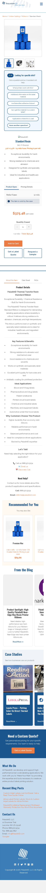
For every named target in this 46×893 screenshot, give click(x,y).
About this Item (11, 280)
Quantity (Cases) (23, 222)
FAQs (36, 280)
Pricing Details (27, 187)
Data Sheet (26, 280)
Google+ (6, 836)
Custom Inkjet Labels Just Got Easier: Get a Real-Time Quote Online (21, 794)
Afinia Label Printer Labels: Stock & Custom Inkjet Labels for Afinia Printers (21, 800)
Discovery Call (24, 470)
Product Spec (11, 187)
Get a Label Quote (13, 253)
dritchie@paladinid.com (26, 495)
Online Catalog (14, 16)
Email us (24, 466)
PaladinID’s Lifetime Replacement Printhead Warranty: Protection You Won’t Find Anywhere (22, 806)
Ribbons (25, 16)
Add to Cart (13, 243)
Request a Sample (33, 253)
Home (4, 16)
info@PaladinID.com (16, 834)
